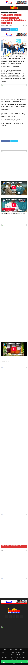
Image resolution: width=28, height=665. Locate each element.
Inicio (2, 11)
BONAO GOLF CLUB (6, 652)
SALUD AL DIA (22, 651)
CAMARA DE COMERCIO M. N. (17, 654)
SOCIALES (10, 651)
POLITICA (20, 649)
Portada (15, 12)
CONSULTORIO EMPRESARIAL (7, 657)
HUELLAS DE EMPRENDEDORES (13, 656)
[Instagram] (10, 616)
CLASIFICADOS (14, 652)
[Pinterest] (14, 616)
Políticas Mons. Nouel (9, 12)
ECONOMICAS (4, 651)
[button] (2, 8)
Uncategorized (22, 657)
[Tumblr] (17, 616)
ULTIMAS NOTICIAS (13, 649)
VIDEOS (16, 657)
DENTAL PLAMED (21, 652)
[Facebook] (6, 616)
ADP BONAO (6, 654)
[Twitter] (21, 616)
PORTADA (6, 649)
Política (6, 11)
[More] (20, 29)
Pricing (12, 659)
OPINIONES (16, 651)
